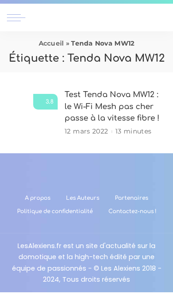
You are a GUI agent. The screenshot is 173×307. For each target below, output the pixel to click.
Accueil (51, 43)
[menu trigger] (18, 17)
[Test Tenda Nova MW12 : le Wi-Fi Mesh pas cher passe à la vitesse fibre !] (32, 113)
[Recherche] (160, 17)
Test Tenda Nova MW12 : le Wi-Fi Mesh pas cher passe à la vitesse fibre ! (112, 106)
